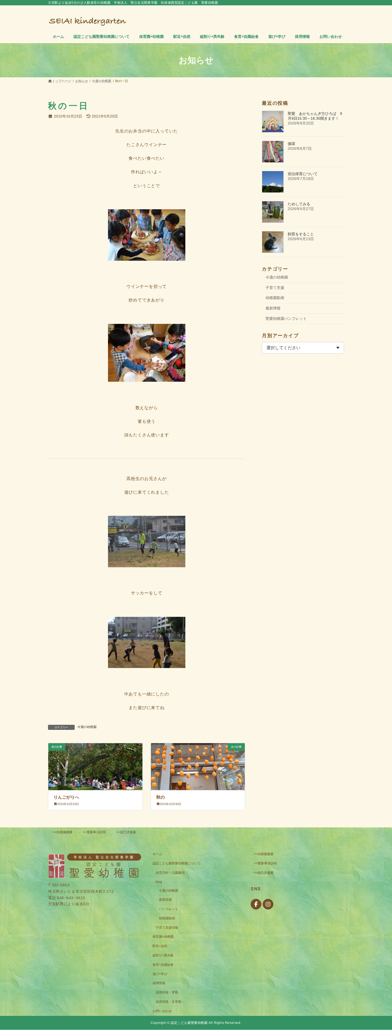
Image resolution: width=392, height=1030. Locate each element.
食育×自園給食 (163, 965)
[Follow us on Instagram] (268, 904)
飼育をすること (301, 234)
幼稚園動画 (275, 298)
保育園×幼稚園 (163, 937)
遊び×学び (160, 974)
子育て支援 (275, 287)
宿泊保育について (303, 174)
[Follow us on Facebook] (256, 904)
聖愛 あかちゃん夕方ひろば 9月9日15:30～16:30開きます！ (315, 115)
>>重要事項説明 (94, 832)
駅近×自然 (160, 946)
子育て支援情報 (167, 928)
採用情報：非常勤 (168, 1002)
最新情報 (273, 308)
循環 (291, 144)
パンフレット (168, 909)
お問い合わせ (162, 1011)
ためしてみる (299, 204)
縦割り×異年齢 (163, 955)
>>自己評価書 (126, 832)
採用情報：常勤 (167, 992)
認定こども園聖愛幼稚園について (177, 863)
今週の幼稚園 (87, 727)
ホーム (157, 854)
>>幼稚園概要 (63, 832)
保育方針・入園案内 (170, 873)
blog (159, 882)
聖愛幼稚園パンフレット (286, 318)
